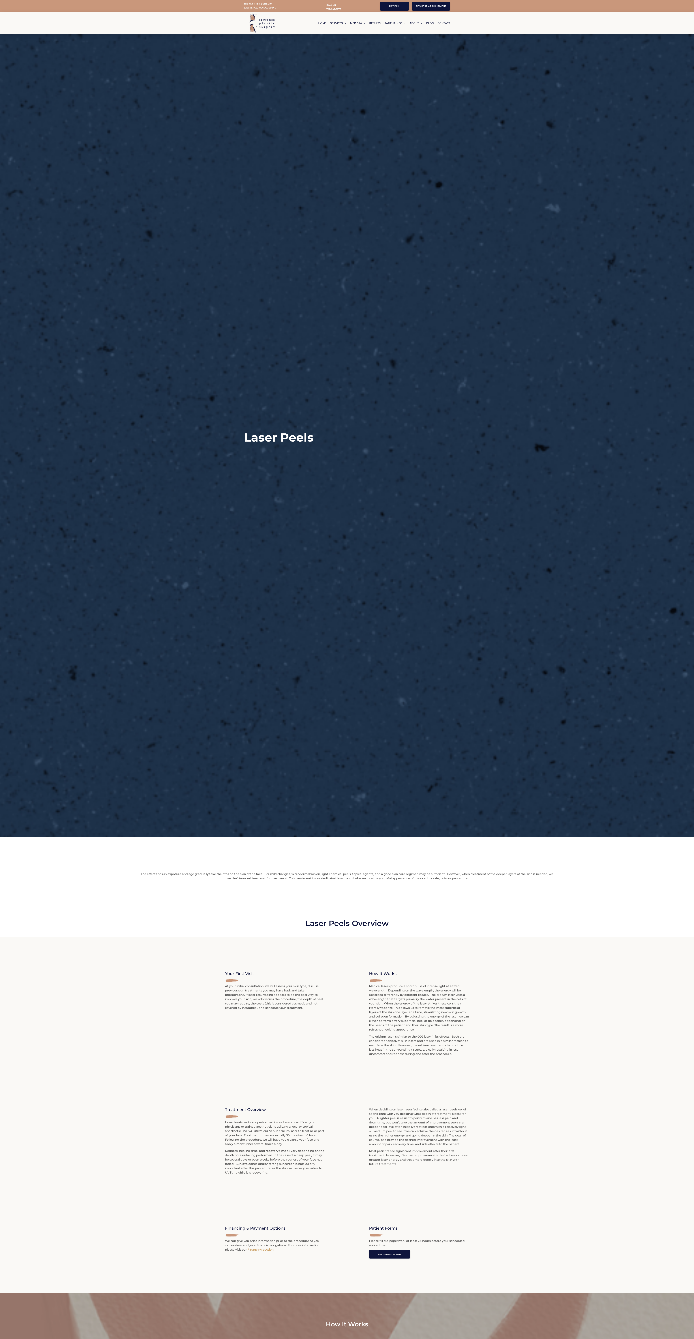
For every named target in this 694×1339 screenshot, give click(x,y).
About (414, 23)
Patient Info (393, 23)
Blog (430, 23)
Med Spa (356, 23)
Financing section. (261, 1249)
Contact (444, 23)
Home (322, 23)
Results (375, 23)
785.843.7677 (333, 9)
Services (336, 23)
